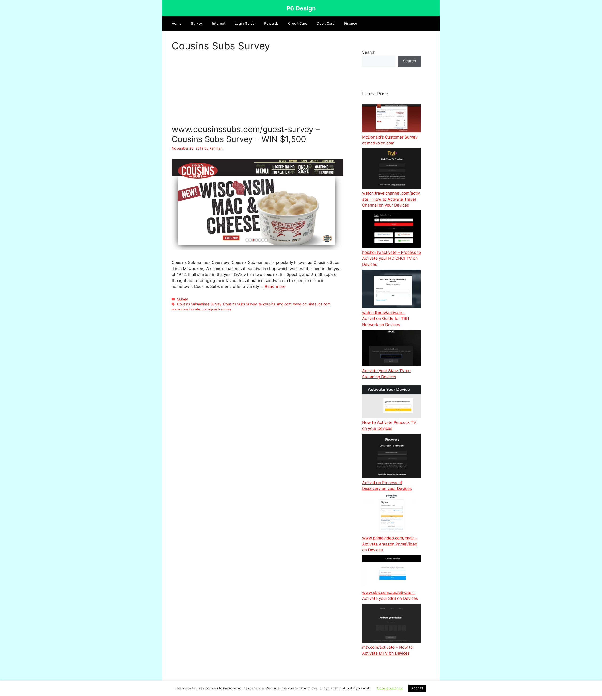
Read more (275, 286)
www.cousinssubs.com (311, 304)
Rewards (271, 23)
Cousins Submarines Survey (199, 304)
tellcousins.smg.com (275, 304)
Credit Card (297, 23)
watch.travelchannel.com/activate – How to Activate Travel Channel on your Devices (391, 199)
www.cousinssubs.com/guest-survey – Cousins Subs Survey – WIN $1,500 (246, 134)
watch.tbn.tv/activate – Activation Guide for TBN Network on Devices (385, 318)
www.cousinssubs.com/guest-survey (201, 309)
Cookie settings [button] (390, 688)
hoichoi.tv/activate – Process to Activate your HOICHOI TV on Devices (391, 258)
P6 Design (301, 8)
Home (177, 23)
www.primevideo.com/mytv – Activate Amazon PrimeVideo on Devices (389, 544)
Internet (218, 23)
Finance (350, 23)
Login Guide (245, 23)
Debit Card (326, 23)
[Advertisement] (257, 89)
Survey (197, 23)
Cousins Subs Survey (240, 304)
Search (368, 52)
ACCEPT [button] (417, 688)
